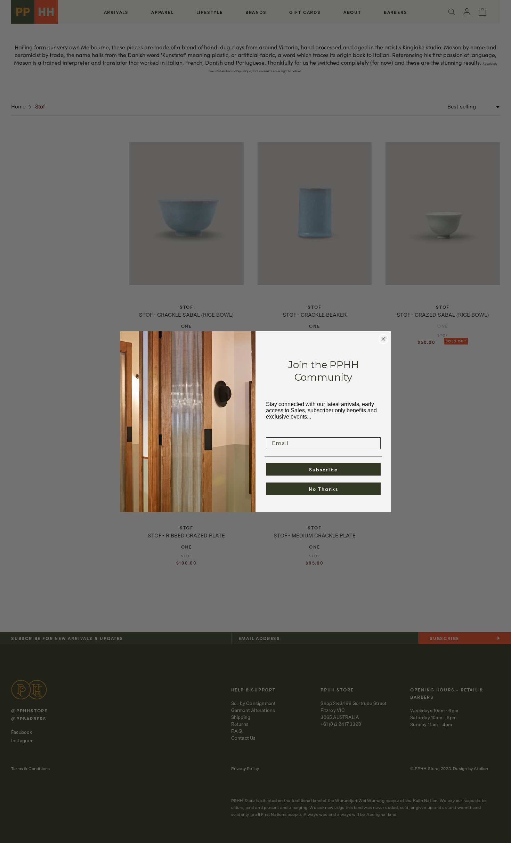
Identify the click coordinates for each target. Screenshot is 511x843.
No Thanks (323, 488)
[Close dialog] (383, 339)
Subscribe (323, 469)
